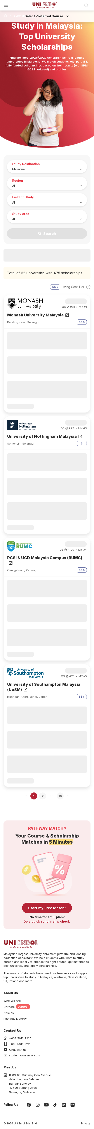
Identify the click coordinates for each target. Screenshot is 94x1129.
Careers (9, 1007)
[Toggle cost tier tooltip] (88, 287)
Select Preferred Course (44, 16)
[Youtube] (46, 1104)
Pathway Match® (15, 1018)
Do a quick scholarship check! (47, 921)
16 (60, 796)
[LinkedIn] (63, 1104)
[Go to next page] (68, 796)
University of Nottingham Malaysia (42, 436)
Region (17, 180)
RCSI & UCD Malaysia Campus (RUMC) (44, 557)
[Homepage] (45, 5)
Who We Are (12, 1000)
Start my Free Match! (47, 908)
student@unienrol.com (24, 1055)
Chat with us (17, 1049)
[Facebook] (28, 1104)
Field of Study (23, 197)
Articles (8, 1013)
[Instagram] (37, 1104)
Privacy (86, 1123)
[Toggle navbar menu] (6, 5)
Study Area (20, 214)
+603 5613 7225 (20, 1038)
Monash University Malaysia (35, 315)
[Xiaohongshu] (72, 1104)
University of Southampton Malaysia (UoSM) (43, 687)
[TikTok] (55, 1104)
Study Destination (26, 164)
